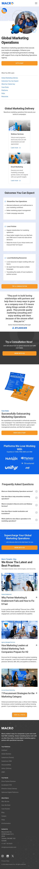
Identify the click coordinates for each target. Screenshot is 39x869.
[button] (36, 3)
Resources (4, 96)
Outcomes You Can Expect (9, 81)
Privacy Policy (5, 861)
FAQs (3, 93)
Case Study (5, 87)
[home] (8, 3)
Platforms (4, 90)
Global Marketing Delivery (9, 78)
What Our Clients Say (8, 84)
